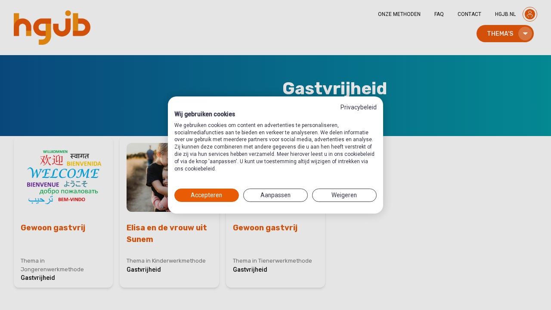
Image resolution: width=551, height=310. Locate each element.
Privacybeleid (359, 107)
